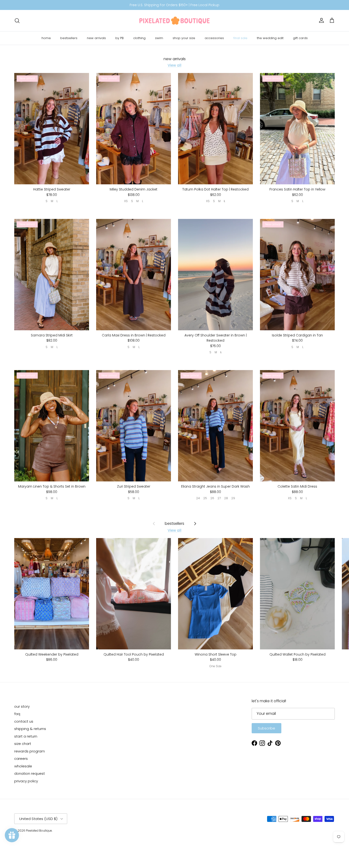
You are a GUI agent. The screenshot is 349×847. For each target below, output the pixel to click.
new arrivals (96, 38)
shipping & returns (30, 728)
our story (22, 706)
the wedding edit (270, 38)
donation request (29, 773)
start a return (25, 736)
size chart (22, 743)
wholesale (23, 766)
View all (174, 65)
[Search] (17, 20)
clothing (139, 38)
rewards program (29, 751)
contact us (23, 721)
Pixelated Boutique (39, 831)
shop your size (184, 38)
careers (21, 758)
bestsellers (68, 38)
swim (159, 38)
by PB (119, 38)
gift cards (300, 38)
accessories (214, 38)
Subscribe (266, 728)
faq (17, 713)
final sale (240, 38)
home (46, 38)
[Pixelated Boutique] (174, 21)
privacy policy (26, 781)
